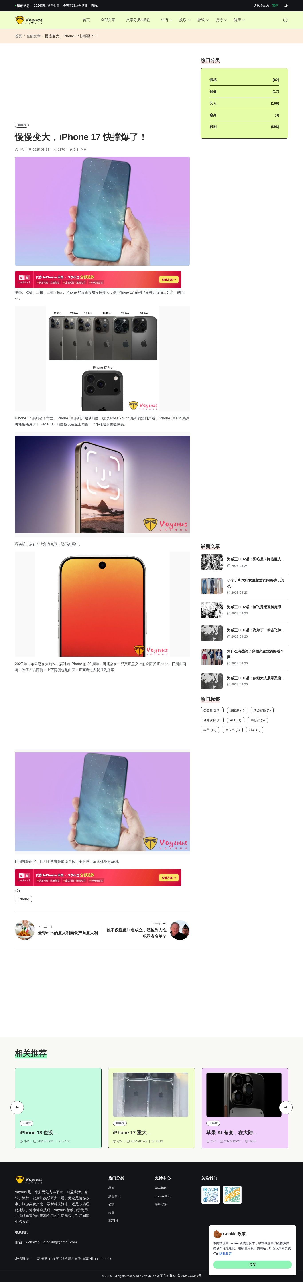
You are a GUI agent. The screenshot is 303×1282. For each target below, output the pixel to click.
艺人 (213, 103)
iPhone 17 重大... (132, 1132)
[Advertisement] (102, 88)
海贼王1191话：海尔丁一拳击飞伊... (255, 630)
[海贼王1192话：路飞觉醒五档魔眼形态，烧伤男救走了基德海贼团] (212, 610)
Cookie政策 (163, 1196)
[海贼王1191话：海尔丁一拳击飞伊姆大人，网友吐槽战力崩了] (212, 633)
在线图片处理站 (61, 1259)
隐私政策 (161, 1204)
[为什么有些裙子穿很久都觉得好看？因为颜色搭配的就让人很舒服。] (212, 657)
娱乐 (182, 20)
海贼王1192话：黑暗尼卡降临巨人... (255, 559)
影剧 (213, 127)
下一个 (156, 923)
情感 (213, 80)
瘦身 (213, 115)
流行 (219, 20)
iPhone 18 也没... (38, 1132)
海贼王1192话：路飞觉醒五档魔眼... (255, 607)
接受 (252, 1264)
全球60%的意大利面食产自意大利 (68, 933)
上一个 (48, 926)
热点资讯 (114, 1196)
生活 (164, 20)
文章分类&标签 (138, 20)
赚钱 (201, 20)
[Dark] (285, 5)
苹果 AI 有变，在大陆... (231, 1132)
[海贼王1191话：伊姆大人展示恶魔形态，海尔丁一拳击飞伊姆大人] (212, 681)
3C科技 (21, 125)
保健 (213, 91)
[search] (285, 20)
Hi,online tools (100, 1259)
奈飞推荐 (81, 1259)
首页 (86, 20)
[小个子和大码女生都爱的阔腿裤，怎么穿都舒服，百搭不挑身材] (212, 586)
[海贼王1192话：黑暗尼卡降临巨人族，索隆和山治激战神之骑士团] (212, 562)
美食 (111, 1212)
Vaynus (149, 1276)
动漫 (111, 1204)
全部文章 (108, 20)
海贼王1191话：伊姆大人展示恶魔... (255, 678)
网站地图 (161, 1188)
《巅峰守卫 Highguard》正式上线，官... (61, 5)
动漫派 (42, 1259)
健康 (237, 20)
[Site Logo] (29, 20)
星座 (111, 1188)
